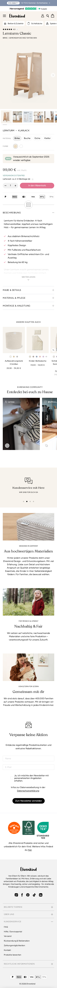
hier (30, 850)
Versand (7, 936)
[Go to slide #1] (6, 116)
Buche (27, 138)
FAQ (6, 927)
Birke (17, 138)
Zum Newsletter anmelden (28, 800)
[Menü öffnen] (4, 16)
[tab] (23, 501)
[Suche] (47, 16)
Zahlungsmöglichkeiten (14, 945)
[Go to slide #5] (49, 116)
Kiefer (47, 138)
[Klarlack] (15, 146)
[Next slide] (52, 75)
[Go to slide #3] (28, 116)
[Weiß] (21, 146)
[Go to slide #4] (38, 116)
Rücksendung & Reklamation (17, 941)
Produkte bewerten (12, 955)
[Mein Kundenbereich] (42, 16)
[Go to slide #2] (17, 116)
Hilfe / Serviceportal (13, 931)
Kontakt (7, 950)
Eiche (37, 138)
